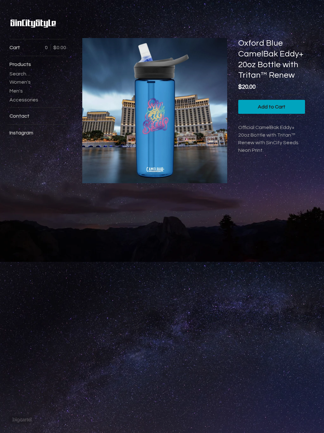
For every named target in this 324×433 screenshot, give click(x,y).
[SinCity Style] (33, 23)
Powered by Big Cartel (21, 419)
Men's (16, 91)
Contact (19, 116)
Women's (20, 82)
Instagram (21, 132)
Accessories (23, 99)
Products (20, 64)
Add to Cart (271, 106)
